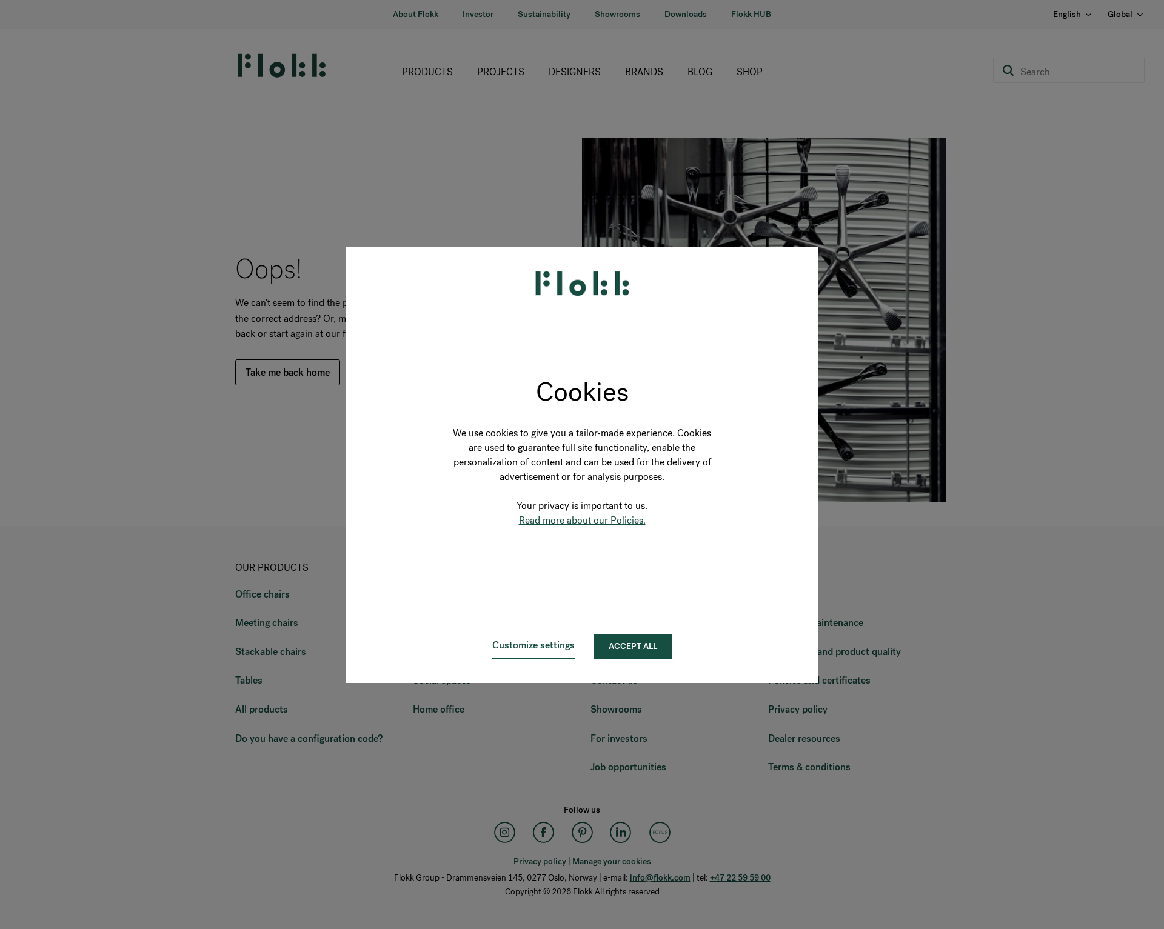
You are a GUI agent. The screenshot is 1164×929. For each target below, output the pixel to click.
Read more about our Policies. (582, 520)
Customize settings (533, 645)
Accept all (633, 646)
